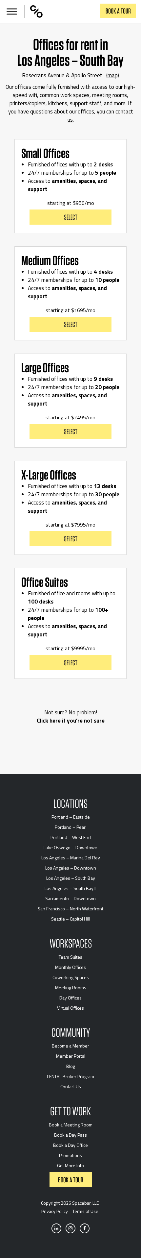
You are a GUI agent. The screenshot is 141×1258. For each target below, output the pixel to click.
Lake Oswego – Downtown (70, 847)
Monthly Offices (70, 967)
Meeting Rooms (70, 987)
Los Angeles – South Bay (70, 878)
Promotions (70, 1155)
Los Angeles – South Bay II (70, 888)
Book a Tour (118, 11)
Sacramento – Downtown (70, 898)
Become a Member (70, 1045)
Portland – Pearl (71, 827)
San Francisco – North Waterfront (70, 908)
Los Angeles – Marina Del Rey (70, 857)
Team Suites (70, 956)
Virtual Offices (70, 1007)
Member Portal (70, 1055)
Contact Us (70, 1086)
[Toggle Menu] (12, 11)
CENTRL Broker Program (70, 1076)
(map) (112, 75)
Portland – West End (70, 837)
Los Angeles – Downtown (70, 867)
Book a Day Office (70, 1145)
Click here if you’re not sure (71, 720)
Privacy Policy (54, 1211)
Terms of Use (85, 1211)
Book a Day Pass (70, 1134)
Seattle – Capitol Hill (70, 918)
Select (70, 217)
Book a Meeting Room (70, 1124)
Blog (70, 1066)
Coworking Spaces (70, 977)
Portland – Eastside (70, 816)
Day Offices (70, 997)
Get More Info (70, 1165)
